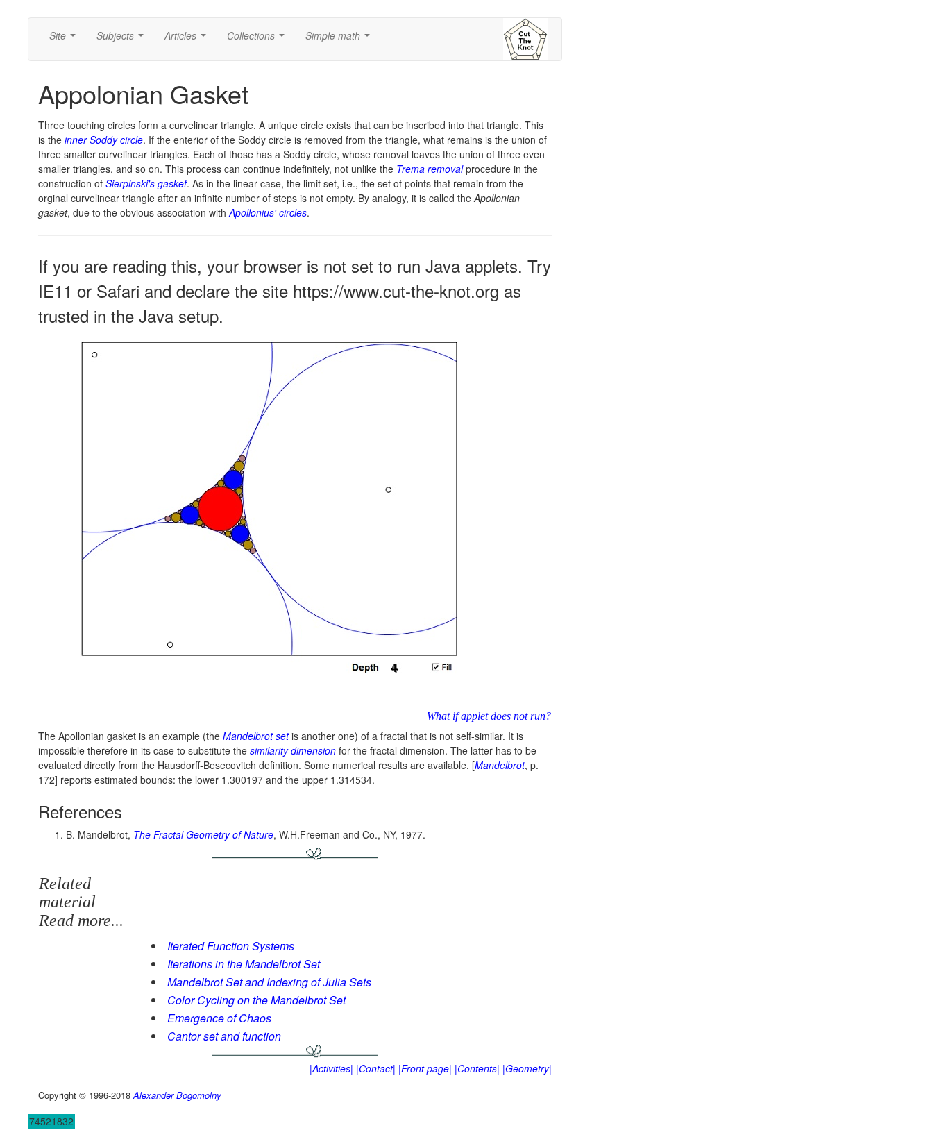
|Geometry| (527, 1068)
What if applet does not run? (489, 716)
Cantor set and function (224, 1036)
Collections (258, 39)
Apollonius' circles (268, 212)
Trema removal (429, 169)
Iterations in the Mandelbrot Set (243, 964)
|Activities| (331, 1068)
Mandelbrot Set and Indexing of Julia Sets (269, 982)
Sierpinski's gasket (146, 183)
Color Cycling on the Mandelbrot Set (256, 1000)
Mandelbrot (500, 765)
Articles (188, 39)
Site (65, 39)
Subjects (122, 39)
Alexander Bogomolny (177, 1095)
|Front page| (425, 1068)
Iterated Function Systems (230, 946)
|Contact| (376, 1068)
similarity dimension (293, 750)
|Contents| (477, 1068)
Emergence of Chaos (219, 1018)
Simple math (340, 39)
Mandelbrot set (256, 736)
